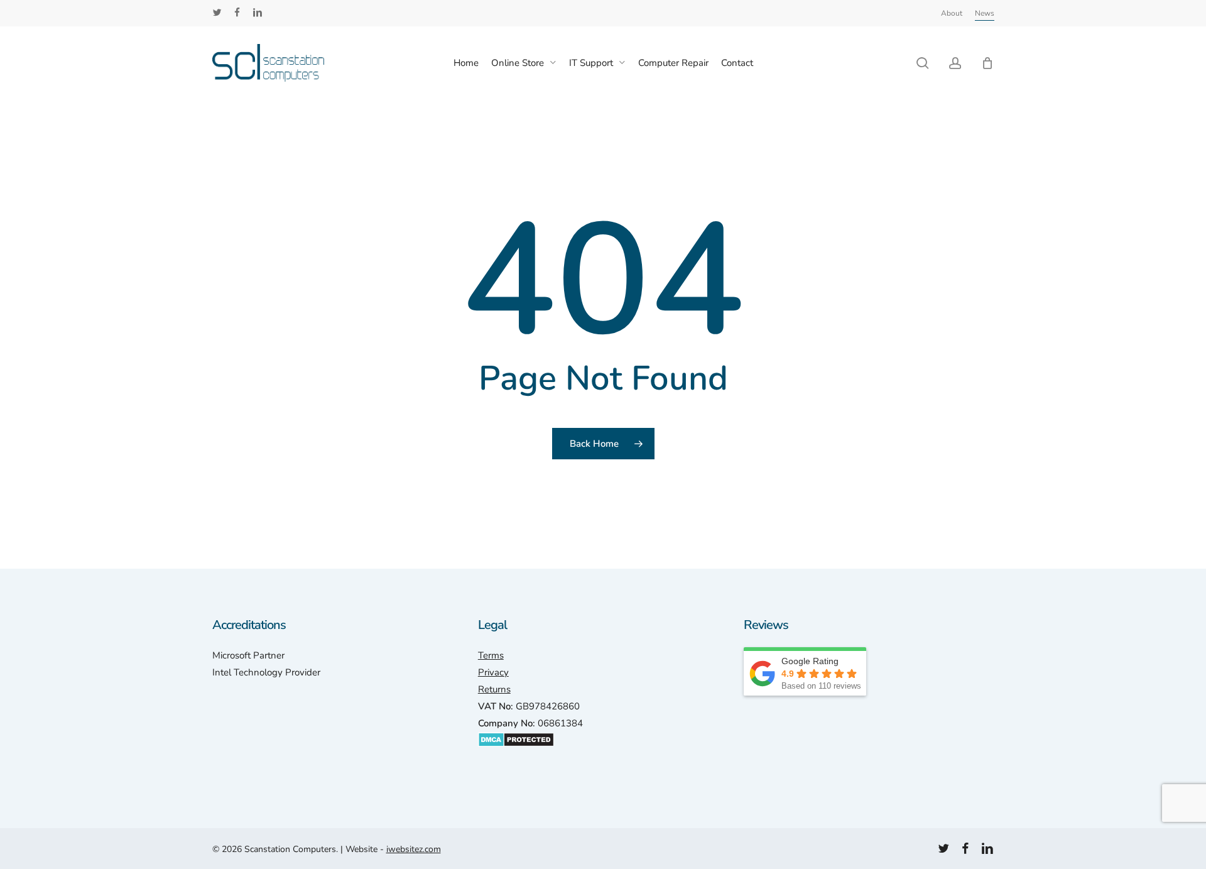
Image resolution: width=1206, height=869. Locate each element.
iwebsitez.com (413, 849)
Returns (494, 689)
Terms (491, 655)
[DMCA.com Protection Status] (516, 753)
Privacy (493, 672)
